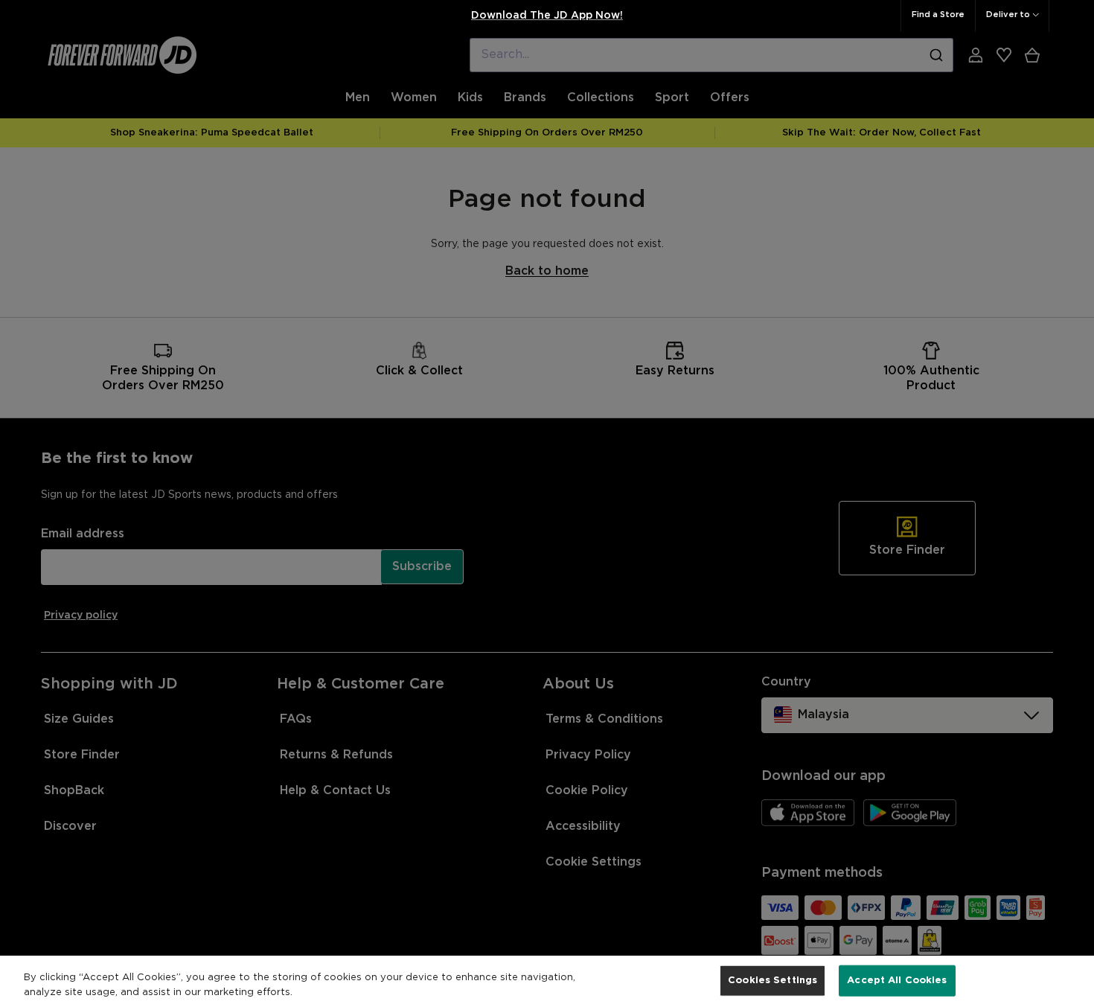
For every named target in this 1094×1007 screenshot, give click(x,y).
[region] (547, 981)
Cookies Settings (772, 980)
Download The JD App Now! (547, 15)
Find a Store (938, 15)
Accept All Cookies (897, 980)
